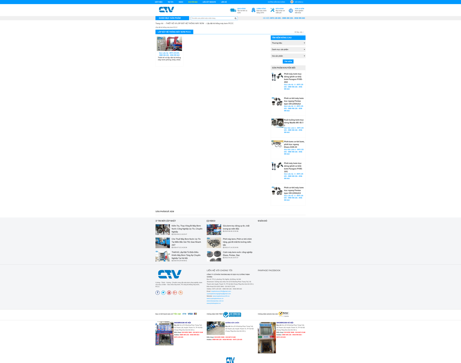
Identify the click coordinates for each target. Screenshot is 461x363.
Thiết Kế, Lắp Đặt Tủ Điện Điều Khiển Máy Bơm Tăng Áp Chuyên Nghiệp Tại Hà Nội (186, 255)
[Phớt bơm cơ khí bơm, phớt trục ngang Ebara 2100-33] (277, 144)
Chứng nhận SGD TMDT (215, 314)
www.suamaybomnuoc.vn (215, 298)
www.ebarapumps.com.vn (215, 301)
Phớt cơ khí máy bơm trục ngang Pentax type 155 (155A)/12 (294, 101)
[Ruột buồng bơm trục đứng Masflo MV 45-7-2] (277, 123)
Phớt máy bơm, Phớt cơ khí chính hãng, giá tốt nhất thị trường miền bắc (237, 242)
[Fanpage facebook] (157, 293)
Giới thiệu (159, 2)
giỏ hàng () (299, 2)
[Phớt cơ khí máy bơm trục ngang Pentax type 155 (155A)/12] (277, 101)
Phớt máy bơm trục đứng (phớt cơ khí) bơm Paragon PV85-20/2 (293, 78)
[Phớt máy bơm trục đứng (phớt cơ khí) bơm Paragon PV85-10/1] (277, 166)
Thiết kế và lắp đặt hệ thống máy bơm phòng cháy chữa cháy (169, 59)
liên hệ (224, 2)
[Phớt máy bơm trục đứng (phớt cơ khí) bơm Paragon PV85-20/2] (277, 77)
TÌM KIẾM (288, 61)
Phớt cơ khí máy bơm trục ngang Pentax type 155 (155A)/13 (294, 190)
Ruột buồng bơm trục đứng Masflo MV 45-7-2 (294, 122)
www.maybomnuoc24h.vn (221, 296)
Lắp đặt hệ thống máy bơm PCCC (220, 23)
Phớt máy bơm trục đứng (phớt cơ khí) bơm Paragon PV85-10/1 (293, 167)
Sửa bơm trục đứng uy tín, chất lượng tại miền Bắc (236, 227)
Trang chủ (159, 23)
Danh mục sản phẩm (170, 18)
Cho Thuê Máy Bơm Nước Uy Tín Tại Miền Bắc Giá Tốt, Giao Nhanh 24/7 (186, 242)
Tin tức (170, 2)
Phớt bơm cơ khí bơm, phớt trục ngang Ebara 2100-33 (294, 144)
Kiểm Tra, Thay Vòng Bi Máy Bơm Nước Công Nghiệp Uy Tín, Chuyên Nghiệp (187, 229)
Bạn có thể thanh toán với (164, 314)
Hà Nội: (266, 18)
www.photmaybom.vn (214, 303)
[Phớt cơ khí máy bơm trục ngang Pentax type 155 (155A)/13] (277, 190)
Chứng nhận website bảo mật (268, 314)
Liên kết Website (209, 2)
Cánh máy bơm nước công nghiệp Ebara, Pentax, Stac (237, 253)
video (181, 2)
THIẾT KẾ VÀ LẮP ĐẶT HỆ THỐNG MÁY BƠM (185, 23)
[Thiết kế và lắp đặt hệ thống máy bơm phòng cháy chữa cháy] (169, 44)
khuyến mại (192, 2)
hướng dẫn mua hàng (276, 2)
